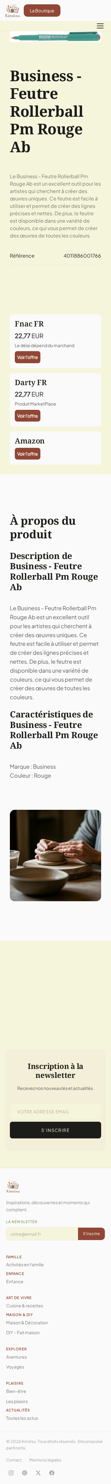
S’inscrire (55, 1130)
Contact (14, 1459)
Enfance (14, 1281)
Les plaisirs (17, 1401)
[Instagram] (11, 1473)
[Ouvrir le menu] (100, 26)
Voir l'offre (27, 357)
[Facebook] (52, 1473)
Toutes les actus (22, 1418)
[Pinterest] (25, 1473)
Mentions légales (45, 1459)
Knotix (19, 1447)
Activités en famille (25, 1264)
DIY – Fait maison (23, 1332)
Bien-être (16, 1391)
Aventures (16, 1357)
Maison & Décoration (27, 1322)
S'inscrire (91, 1233)
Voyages (15, 1366)
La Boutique (42, 10)
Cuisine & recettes (24, 1305)
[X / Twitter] (38, 1473)
